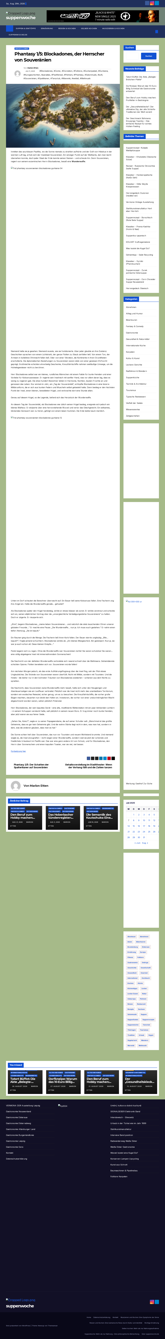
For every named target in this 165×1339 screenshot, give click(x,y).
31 (144, 837)
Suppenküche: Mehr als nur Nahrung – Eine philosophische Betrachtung (112, 1334)
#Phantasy (78, 75)
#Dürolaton (67, 71)
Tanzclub (146, 1025)
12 (154, 820)
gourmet (144, 973)
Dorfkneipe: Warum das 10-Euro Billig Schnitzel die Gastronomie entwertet (141, 88)
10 (144, 820)
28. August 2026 (20, 1086)
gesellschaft (146, 968)
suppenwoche (20, 17)
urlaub (141, 1035)
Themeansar (53, 1326)
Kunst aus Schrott (118, 1164)
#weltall (75, 78)
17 (144, 826)
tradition (131, 1035)
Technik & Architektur (136, 384)
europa (143, 952)
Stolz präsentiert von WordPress (18, 1326)
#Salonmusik (91, 75)
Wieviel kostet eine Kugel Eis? (124, 1153)
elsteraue (145, 947)
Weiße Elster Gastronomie (122, 1147)
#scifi (100, 75)
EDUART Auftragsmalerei (138, 242)
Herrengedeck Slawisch (137, 288)
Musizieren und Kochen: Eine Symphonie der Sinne (140, 1317)
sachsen (141, 1009)
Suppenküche (132, 377)
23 (139, 831)
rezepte (131, 1009)
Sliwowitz (129, 1117)
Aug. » (145, 843)
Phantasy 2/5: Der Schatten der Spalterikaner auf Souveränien (31, 766)
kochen (130, 983)
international (132, 978)
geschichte (132, 968)
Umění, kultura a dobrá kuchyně (125, 1105)
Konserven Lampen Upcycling (124, 1159)
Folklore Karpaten (118, 1176)
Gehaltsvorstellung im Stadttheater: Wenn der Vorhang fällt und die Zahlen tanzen (88, 766)
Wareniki (131, 1045)
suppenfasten (133, 1020)
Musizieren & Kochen (113, 28)
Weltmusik (143, 1045)
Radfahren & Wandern (136, 371)
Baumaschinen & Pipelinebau (124, 1170)
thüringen (132, 1030)
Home (89, 1317)
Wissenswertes (107, 808)
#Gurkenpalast (90, 71)
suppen (144, 1014)
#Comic (57, 71)
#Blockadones (46, 71)
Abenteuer (132, 937)
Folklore (140, 957)
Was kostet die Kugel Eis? (138, 248)
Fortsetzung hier (18, 751)
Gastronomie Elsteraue (16, 1117)
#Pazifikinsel (57, 75)
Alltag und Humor (18, 808)
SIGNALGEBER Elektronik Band (125, 1111)
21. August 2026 (96, 1086)
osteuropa (132, 999)
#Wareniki (66, 78)
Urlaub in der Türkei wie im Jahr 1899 (128, 1123)
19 (154, 826)
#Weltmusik (85, 78)
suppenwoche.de (18, 35)
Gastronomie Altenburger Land (20, 1129)
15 (134, 826)
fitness (130, 957)
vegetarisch (132, 1040)
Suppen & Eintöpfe (26, 28)
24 (144, 831)
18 (149, 826)
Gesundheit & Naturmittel (137, 339)
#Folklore (78, 71)
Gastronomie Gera (14, 1147)
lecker (144, 988)
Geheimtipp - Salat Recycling (139, 255)
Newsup (41, 1326)
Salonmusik (132, 1014)
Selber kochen (89, 28)
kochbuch (146, 978)
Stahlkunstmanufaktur (120, 1129)
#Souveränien (30, 78)
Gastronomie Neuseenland (18, 1111)
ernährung (132, 952)
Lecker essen (133, 994)
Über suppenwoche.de (150, 1334)
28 (128, 837)
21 (129, 831)
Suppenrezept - (133, 148)
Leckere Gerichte (134, 364)
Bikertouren (131, 320)
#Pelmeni (68, 75)
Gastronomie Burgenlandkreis (20, 1135)
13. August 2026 (134, 1086)
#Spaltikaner (43, 78)
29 (134, 837)
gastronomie (133, 962)
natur (144, 994)
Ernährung (47, 28)
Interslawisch (116, 1117)
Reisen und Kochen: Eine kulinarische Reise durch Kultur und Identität (116, 1323)
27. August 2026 (58, 1086)
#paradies (45, 75)
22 (134, 831)
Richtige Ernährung (152, 1323)
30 (139, 837)
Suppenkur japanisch (136, 235)
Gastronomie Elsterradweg (18, 1123)
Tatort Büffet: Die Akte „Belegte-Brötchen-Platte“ (22, 1082)
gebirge (145, 962)
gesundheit (132, 973)
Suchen (129, 47)
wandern (144, 1040)
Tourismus (131, 390)
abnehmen (144, 937)
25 (149, 831)
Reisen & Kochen (67, 28)
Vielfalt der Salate (134, 403)
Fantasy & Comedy (21, 48)
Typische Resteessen (136, 396)
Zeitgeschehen (32, 811)
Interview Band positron (121, 1135)
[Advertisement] (141, 461)
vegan (150, 1035)
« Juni (137, 843)
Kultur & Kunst (54, 811)
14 (129, 826)
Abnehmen (131, 307)
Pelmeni (143, 999)
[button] (152, 31)
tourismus (144, 1030)
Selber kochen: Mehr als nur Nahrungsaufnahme (140, 1328)
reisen (130, 1004)
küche (140, 983)
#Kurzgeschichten (32, 75)
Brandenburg (133, 947)
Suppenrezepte (148, 1020)
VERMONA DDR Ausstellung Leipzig (23, 1105)
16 (139, 826)
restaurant (141, 1004)
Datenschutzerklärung (16, 1159)
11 (149, 820)
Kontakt (9, 1153)
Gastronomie (69, 808)
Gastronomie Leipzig (15, 1141)
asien (130, 942)
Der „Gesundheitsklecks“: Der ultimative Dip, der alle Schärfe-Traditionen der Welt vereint (141, 109)
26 (154, 831)
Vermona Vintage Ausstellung (140, 202)
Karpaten (130, 352)
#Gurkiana (103, 71)
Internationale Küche (136, 345)
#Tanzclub (55, 78)
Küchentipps (132, 988)
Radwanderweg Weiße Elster (123, 1141)
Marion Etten (32, 68)
